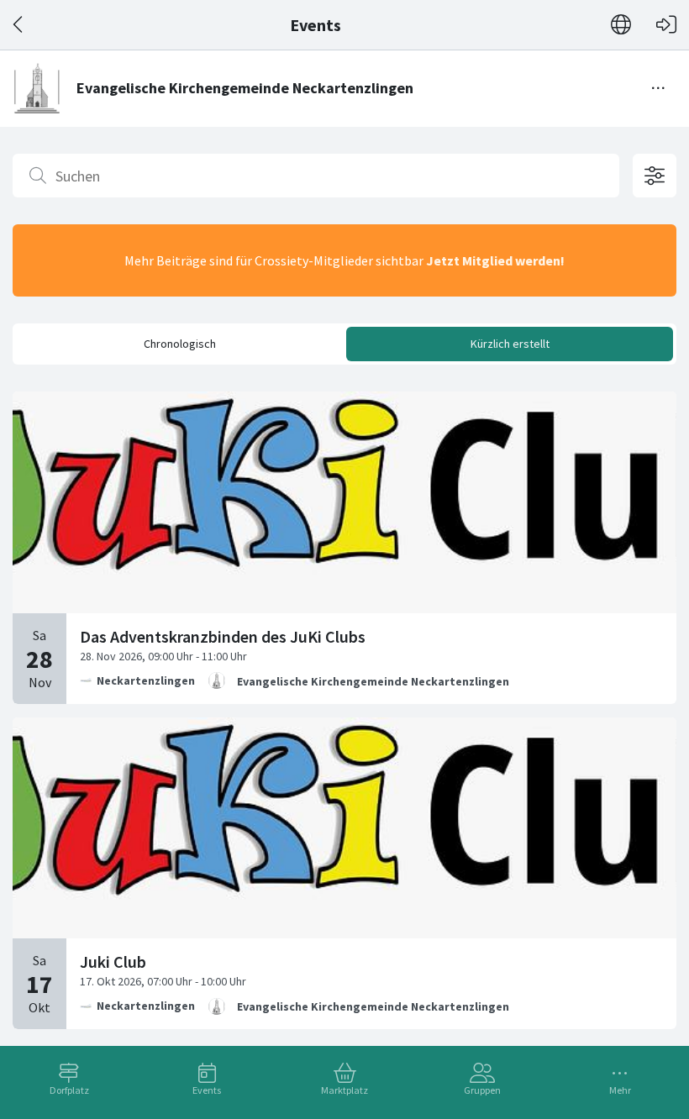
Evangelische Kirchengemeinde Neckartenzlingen (373, 681)
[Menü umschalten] (659, 88)
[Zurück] (19, 25)
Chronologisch (180, 343)
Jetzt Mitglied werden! (495, 260)
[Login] (666, 25)
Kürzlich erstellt (510, 343)
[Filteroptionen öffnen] (654, 175)
